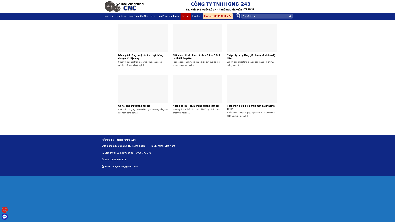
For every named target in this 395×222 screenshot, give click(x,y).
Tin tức (185, 16)
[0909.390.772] (5, 210)
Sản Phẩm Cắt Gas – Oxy (142, 16)
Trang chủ (108, 16)
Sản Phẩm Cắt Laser (168, 16)
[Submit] (290, 16)
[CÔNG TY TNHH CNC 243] (123, 6)
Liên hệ (196, 16)
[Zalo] (5, 217)
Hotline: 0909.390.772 (217, 16)
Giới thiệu (121, 16)
